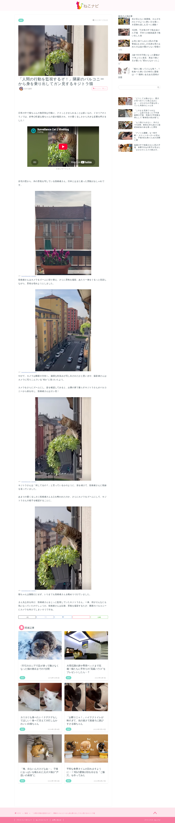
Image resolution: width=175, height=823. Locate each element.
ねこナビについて (42, 820)
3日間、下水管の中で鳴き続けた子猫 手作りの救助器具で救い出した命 (146, 33)
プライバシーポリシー (24, 820)
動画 (21, 20)
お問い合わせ (56, 820)
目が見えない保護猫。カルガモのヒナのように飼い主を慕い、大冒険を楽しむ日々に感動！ (146, 22)
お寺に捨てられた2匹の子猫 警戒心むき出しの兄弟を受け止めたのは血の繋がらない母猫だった (139, 45)
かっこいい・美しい (100, 88)
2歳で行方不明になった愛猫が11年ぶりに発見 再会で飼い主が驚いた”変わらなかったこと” (139, 59)
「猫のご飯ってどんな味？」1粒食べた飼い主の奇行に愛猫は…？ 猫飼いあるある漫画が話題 (139, 73)
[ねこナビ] (87, 9)
